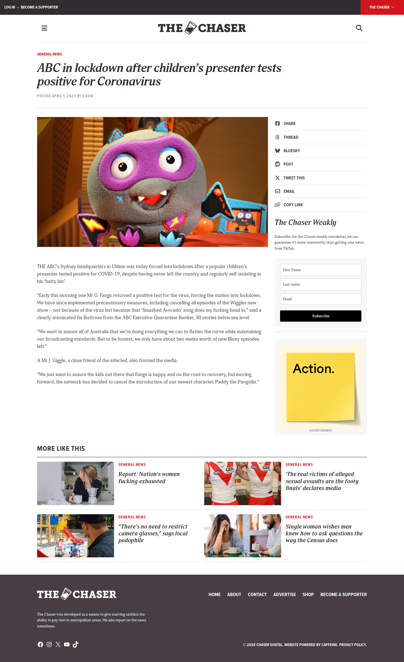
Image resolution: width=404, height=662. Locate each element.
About (234, 594)
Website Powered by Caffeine (310, 645)
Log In (9, 7)
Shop (308, 594)
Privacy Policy (352, 645)
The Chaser (379, 7)
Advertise (284, 594)
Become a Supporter (39, 7)
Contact (257, 594)
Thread (290, 137)
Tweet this (294, 178)
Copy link (293, 205)
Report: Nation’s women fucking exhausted (149, 478)
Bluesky (291, 151)
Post (288, 164)
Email (289, 191)
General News (49, 54)
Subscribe (321, 316)
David (88, 96)
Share (289, 123)
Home (215, 594)
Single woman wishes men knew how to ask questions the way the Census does (324, 533)
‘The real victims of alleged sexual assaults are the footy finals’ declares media (322, 481)
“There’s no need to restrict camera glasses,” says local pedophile (152, 533)
